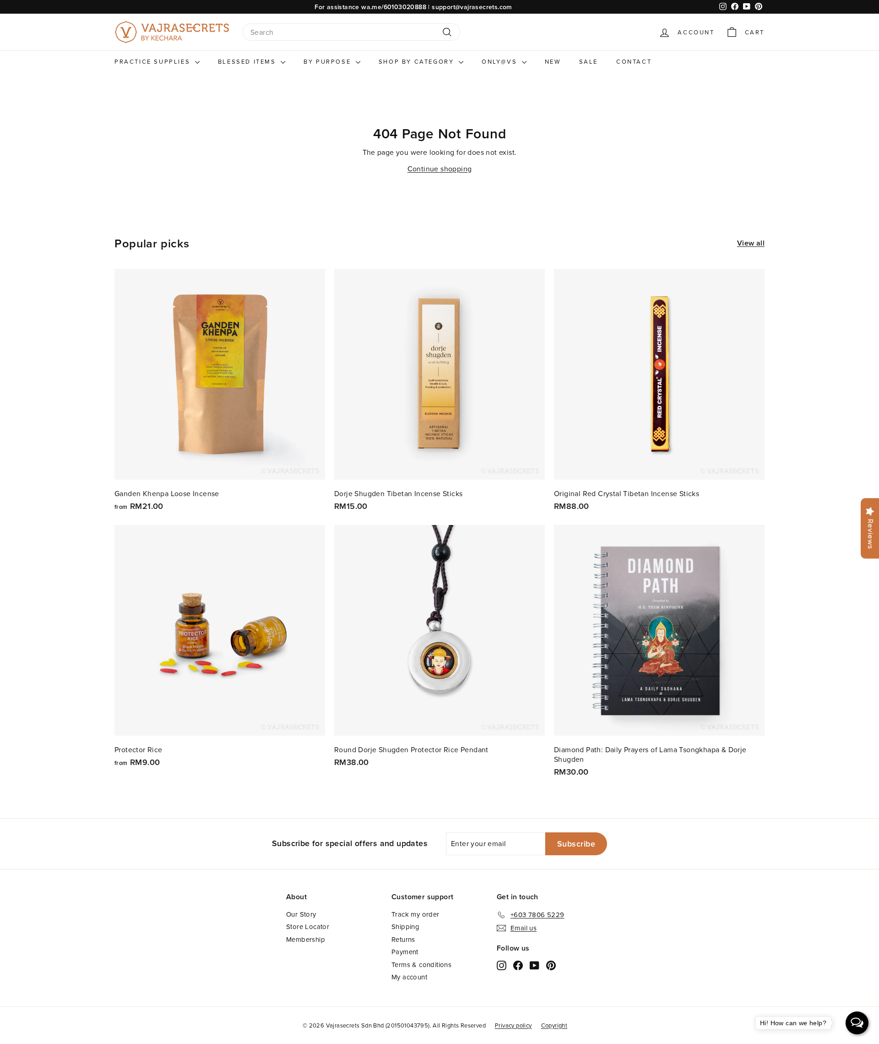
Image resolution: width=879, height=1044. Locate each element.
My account (409, 977)
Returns (403, 939)
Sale (588, 61)
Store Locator (307, 926)
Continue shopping (439, 169)
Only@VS (501, 61)
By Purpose (328, 61)
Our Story (301, 914)
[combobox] (351, 32)
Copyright (554, 1025)
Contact (633, 61)
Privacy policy (513, 1025)
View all (751, 243)
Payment (404, 952)
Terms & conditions (421, 964)
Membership (305, 939)
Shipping (405, 926)
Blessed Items (248, 61)
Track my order (415, 914)
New (553, 61)
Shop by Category (417, 61)
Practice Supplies (153, 61)
